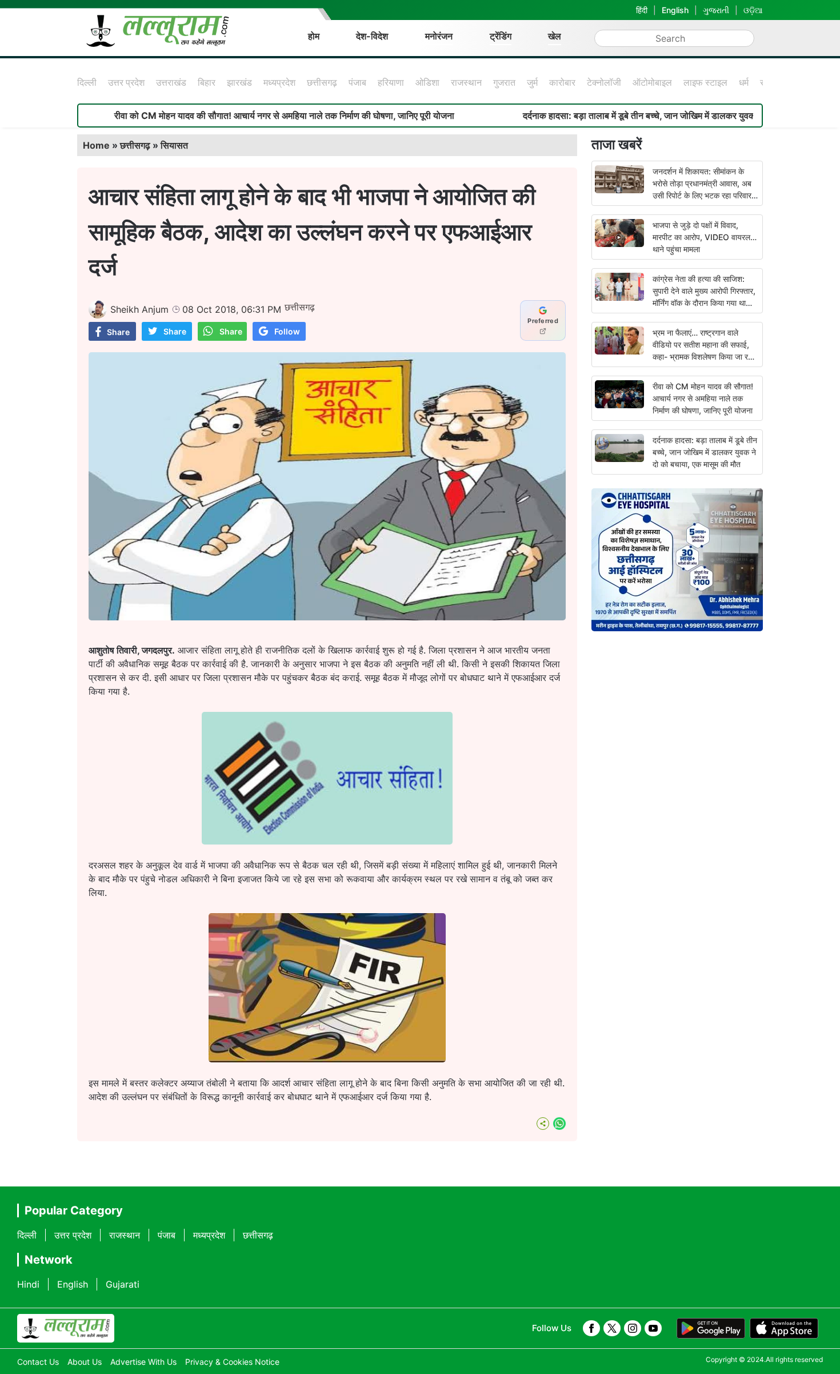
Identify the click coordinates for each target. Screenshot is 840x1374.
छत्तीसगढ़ (322, 82)
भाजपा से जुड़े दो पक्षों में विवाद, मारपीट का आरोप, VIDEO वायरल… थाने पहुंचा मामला (705, 237)
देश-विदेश (372, 36)
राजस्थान (466, 82)
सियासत (174, 145)
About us (84, 1362)
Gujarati (122, 1284)
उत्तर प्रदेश (126, 82)
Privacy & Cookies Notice (232, 1362)
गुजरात (504, 82)
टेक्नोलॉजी (604, 82)
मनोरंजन (439, 36)
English (675, 10)
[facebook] (591, 1328)
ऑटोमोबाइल (652, 82)
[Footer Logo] (65, 1328)
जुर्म (532, 82)
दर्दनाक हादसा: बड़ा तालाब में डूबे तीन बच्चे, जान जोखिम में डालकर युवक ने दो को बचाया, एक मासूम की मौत (705, 452)
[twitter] (612, 1328)
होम (313, 36)
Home (96, 145)
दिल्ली (87, 82)
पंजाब (357, 82)
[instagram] (632, 1328)
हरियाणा (391, 82)
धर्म (744, 82)
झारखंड (239, 82)
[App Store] (784, 1328)
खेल (554, 36)
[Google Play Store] (711, 1328)
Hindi (28, 1284)
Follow (287, 331)
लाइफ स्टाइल (705, 82)
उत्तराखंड (171, 82)
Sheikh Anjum (139, 309)
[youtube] (653, 1328)
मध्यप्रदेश (279, 82)
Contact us (38, 1362)
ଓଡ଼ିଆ (753, 10)
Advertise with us (143, 1362)
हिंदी (641, 10)
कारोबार (562, 82)
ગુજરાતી (716, 10)
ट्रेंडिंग (500, 36)
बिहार (206, 82)
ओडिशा (427, 82)
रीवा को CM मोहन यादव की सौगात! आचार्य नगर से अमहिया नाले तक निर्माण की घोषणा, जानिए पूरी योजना (235, 115)
